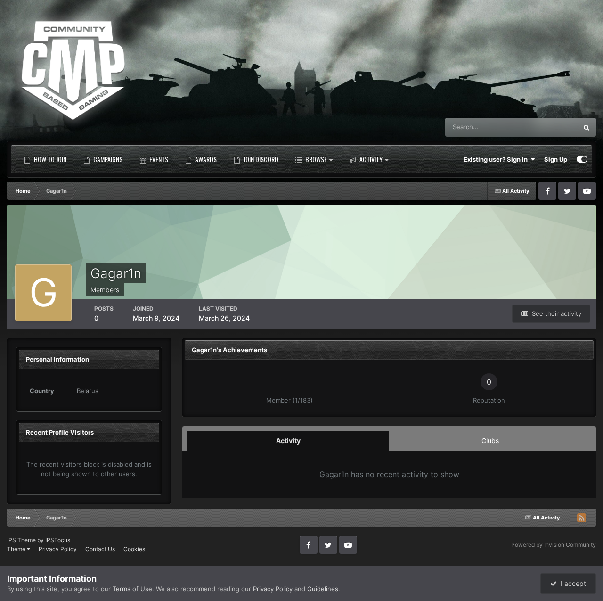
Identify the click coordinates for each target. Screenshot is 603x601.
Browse (315, 159)
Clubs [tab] (490, 440)
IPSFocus (57, 539)
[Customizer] (582, 159)
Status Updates (544, 127)
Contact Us (100, 548)
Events (158, 159)
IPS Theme (21, 539)
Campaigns (107, 159)
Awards (205, 159)
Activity (370, 159)
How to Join (49, 159)
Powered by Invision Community (553, 544)
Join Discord (260, 159)
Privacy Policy (58, 548)
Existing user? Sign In (497, 159)
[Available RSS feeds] (581, 518)
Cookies (134, 548)
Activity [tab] (288, 440)
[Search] (586, 127)
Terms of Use (132, 589)
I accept (571, 583)
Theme (17, 548)
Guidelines (322, 589)
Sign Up (555, 159)
